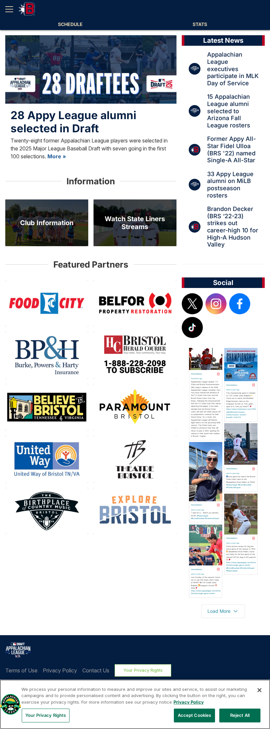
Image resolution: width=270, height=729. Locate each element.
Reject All (240, 715)
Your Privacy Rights (143, 670)
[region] (135, 704)
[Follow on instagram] (216, 303)
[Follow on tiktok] (192, 327)
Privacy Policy (60, 670)
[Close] (259, 690)
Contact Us (95, 670)
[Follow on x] (192, 303)
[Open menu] (11, 9)
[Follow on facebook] (239, 303)
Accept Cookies (194, 715)
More (54, 156)
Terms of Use (21, 670)
